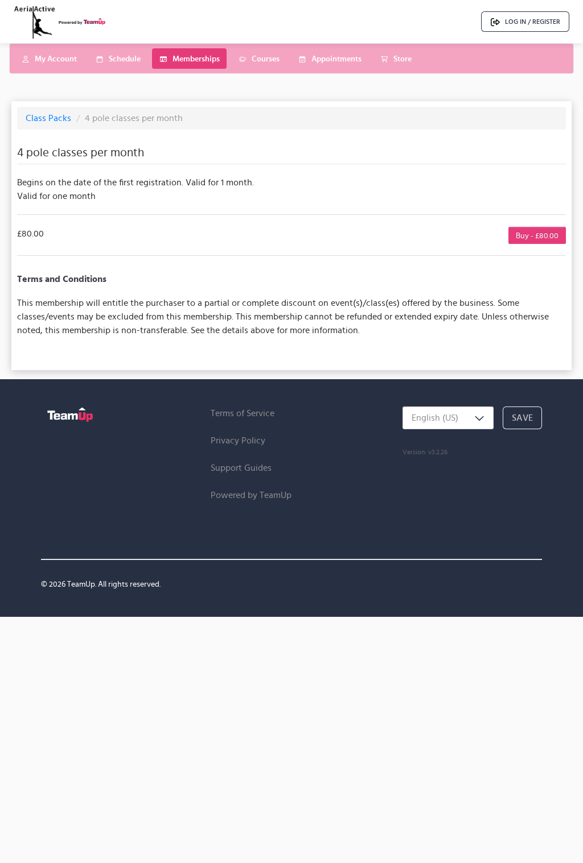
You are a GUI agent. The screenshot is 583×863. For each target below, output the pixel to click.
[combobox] (448, 417)
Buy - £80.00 (537, 235)
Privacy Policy (238, 440)
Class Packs (49, 118)
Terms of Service (242, 413)
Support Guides (241, 467)
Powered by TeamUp (251, 495)
